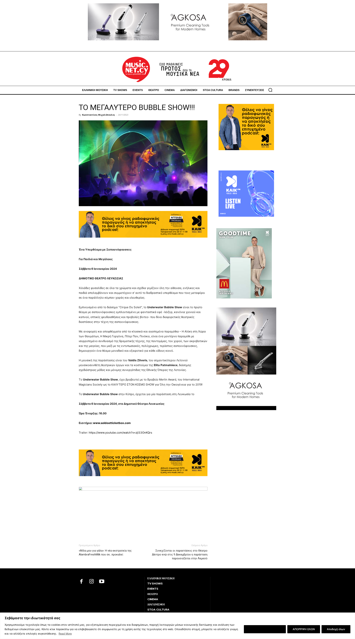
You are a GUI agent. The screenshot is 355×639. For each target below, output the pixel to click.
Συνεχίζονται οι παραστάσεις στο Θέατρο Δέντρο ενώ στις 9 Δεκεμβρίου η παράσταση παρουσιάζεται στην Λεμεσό (179, 554)
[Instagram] (91, 582)
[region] (177, 626)
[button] (270, 89)
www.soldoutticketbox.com (112, 423)
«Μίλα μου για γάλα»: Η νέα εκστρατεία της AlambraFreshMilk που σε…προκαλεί (105, 552)
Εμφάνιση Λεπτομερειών (264, 629)
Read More (65, 633)
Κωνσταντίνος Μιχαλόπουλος (98, 114)
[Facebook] (81, 582)
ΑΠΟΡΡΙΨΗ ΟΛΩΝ (304, 629)
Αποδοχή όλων (336, 629)
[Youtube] (102, 582)
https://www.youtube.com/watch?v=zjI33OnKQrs (120, 432)
